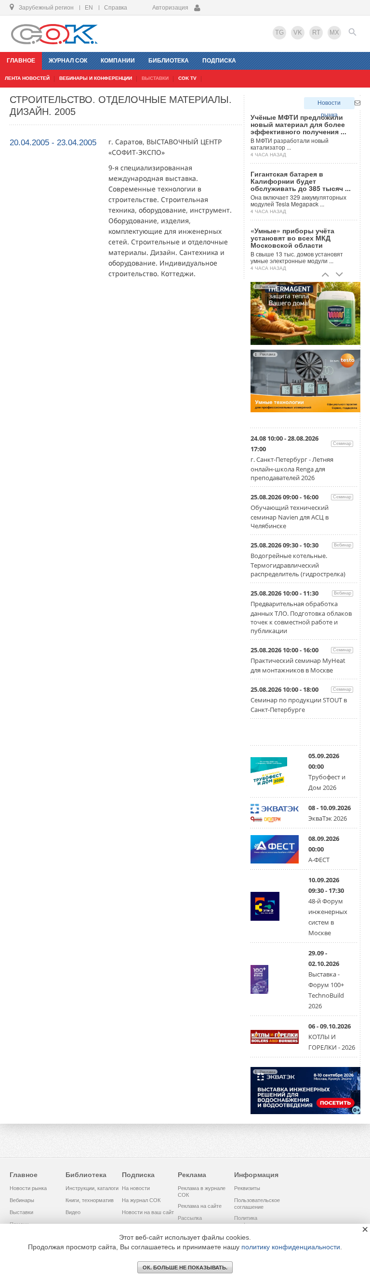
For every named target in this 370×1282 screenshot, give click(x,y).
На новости (136, 1188)
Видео (73, 1212)
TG (279, 32)
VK (297, 32)
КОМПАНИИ (118, 60)
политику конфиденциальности (290, 1247)
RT (316, 32)
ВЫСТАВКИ (155, 78)
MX (334, 32)
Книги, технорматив (90, 1200)
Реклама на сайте (200, 1206)
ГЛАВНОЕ (21, 60)
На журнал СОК (141, 1200)
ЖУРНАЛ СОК (68, 60)
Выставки (21, 1212)
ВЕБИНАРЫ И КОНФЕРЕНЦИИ (95, 78)
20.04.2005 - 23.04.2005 (53, 142)
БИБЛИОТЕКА (168, 60)
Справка (115, 7)
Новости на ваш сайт (148, 1212)
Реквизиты (247, 1188)
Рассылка (190, 1218)
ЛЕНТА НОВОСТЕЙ (27, 78)
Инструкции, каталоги (92, 1188)
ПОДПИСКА (219, 60)
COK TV (187, 78)
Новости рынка (329, 104)
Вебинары (22, 1200)
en (89, 7)
